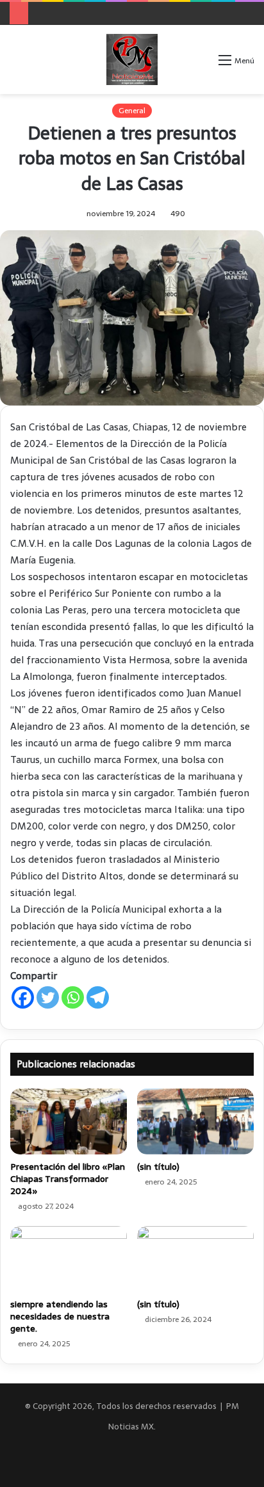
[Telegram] (98, 997)
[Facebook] (23, 997)
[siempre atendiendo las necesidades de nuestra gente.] (68, 1259)
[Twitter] (48, 997)
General (132, 110)
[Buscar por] (202, 64)
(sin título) (158, 1167)
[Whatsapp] (73, 997)
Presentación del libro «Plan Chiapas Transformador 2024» (67, 1179)
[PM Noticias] (132, 59)
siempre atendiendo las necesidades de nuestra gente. (60, 1316)
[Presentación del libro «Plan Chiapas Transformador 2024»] (68, 1121)
